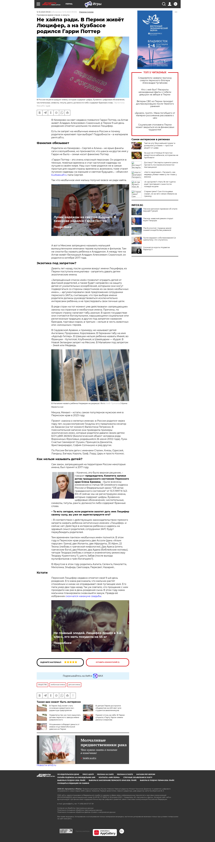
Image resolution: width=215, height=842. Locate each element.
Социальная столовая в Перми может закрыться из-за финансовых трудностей (155, 127)
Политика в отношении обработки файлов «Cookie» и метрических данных (86, 812)
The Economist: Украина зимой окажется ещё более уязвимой (157, 229)
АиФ (48, 106)
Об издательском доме (68, 774)
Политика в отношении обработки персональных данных (79, 810)
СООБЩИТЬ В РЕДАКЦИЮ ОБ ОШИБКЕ (73, 783)
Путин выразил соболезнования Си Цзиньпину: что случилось (159, 239)
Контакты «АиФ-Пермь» (109, 777)
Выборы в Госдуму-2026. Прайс (71, 780)
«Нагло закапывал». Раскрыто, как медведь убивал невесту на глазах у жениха (160, 174)
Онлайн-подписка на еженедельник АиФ (76, 777)
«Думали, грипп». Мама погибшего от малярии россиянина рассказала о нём (155, 115)
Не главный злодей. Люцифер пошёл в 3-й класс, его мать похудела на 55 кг (87, 635)
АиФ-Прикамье (113, 403)
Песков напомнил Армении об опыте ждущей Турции (160, 210)
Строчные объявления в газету (137, 777)
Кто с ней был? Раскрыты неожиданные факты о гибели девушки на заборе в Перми (155, 92)
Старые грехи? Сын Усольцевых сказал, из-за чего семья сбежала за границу (160, 193)
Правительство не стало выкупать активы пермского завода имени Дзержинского (65, 717)
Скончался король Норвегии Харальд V (156, 248)
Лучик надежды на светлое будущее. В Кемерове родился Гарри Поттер (85, 219)
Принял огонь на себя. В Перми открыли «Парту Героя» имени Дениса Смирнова (110, 717)
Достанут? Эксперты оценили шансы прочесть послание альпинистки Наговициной (161, 164)
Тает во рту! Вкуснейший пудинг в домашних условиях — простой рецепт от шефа (159, 145)
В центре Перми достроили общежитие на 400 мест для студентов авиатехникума (108, 708)
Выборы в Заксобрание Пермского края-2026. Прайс (113, 780)
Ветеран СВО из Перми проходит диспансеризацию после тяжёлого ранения (155, 104)
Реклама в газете (125, 774)
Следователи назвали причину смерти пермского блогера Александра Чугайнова (155, 80)
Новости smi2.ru (46, 765)
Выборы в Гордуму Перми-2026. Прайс (157, 780)
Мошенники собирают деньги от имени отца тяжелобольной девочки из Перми (64, 726)
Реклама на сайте (105, 774)
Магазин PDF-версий (145, 774)
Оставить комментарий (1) (107, 662)
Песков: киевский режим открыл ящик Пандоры (158, 220)
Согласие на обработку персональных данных (75, 808)
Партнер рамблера (83, 831)
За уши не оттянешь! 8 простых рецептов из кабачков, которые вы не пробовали (161, 155)
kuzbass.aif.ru (59, 175)
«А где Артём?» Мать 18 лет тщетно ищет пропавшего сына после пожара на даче (160, 184)
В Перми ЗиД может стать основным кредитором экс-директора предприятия (62, 708)
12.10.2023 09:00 (44, 12)
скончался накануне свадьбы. (84, 596)
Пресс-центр (88, 774)
